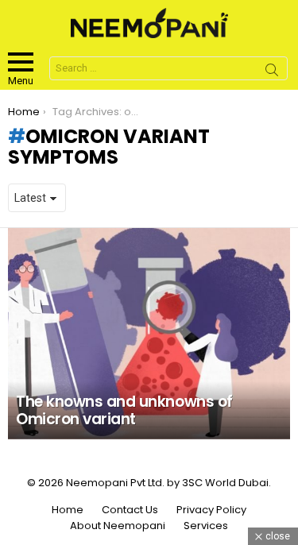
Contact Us (130, 510)
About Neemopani (117, 526)
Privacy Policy (211, 510)
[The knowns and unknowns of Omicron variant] (149, 333)
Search (272, 72)
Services (206, 526)
